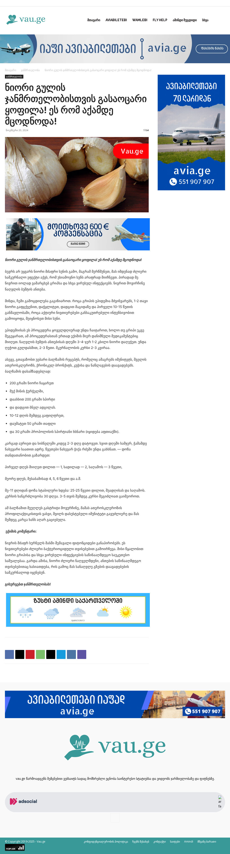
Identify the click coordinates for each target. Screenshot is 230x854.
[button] (219, 20)
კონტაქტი (159, 841)
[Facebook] (221, 3)
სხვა (205, 20)
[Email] (50, 654)
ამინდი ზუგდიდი (185, 20)
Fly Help (160, 20)
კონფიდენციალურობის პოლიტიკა (106, 841)
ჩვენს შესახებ (140, 841)
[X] (19, 654)
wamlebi (139, 20)
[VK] (71, 654)
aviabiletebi (116, 20)
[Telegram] (61, 654)
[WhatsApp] (40, 654)
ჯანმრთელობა (30, 70)
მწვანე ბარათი (206, 841)
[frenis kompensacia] (78, 249)
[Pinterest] (30, 654)
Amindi (188, 841)
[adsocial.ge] (24, 809)
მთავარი (93, 20)
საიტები (175, 841)
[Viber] (81, 654)
